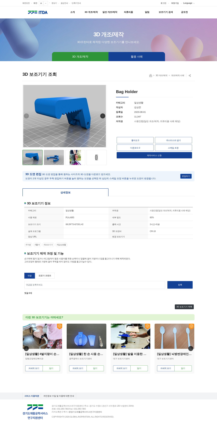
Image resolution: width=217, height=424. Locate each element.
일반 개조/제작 (109, 12)
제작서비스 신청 (154, 155)
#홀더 (37, 245)
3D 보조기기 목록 (184, 307)
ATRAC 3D (38, 12)
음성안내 (64, 3)
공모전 (184, 12)
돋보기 (54, 3)
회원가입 (175, 3)
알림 (147, 12)
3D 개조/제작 (91, 12)
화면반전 (26, 3)
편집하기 (186, 176)
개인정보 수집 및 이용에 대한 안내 (58, 396)
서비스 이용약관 (31, 396)
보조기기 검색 (166, 12)
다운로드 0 (135, 148)
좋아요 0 (135, 140)
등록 (180, 285)
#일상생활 (61, 245)
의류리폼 (128, 12)
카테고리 (120, 102)
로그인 (163, 3)
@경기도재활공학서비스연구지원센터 (85, 412)
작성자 (119, 107)
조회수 (119, 116)
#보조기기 (48, 245)
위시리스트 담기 (173, 140)
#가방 (28, 245)
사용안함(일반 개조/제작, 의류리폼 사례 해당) (157, 121)
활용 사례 (137, 56)
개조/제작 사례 (177, 75)
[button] (102, 115)
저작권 (119, 121)
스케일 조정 (173, 148)
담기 (51, 368)
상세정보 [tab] (66, 192)
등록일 (119, 112)
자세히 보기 (34, 368)
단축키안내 (76, 3)
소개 (72, 12)
